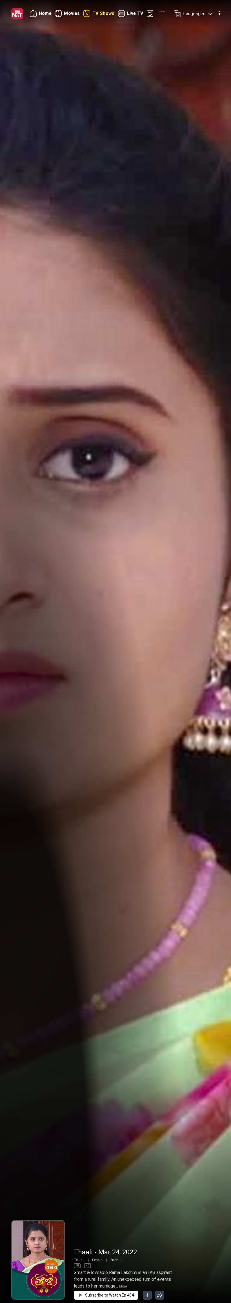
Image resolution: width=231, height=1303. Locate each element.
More (123, 1286)
